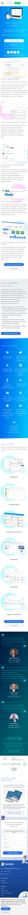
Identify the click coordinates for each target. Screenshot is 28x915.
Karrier (2, 888)
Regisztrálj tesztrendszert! (14, 264)
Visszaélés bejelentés (6, 897)
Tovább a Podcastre (14, 751)
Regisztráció (17, 3)
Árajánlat (3, 880)
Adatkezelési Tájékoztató (6, 893)
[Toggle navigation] (26, 3)
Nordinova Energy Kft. (14, 696)
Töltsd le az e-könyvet (14, 813)
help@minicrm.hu (7, 874)
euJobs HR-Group (14, 662)
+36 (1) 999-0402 (7, 871)
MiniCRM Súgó (4, 882)
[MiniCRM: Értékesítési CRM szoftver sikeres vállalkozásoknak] (2, 3)
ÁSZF (2, 895)
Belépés (11, 3)
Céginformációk (4, 891)
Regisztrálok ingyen (14, 40)
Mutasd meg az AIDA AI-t (11, 333)
